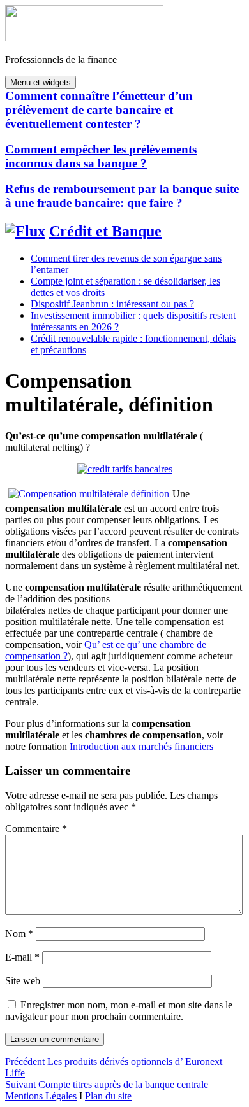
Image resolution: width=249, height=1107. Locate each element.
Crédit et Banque (105, 231)
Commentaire (36, 828)
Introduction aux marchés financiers (141, 746)
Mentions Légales (41, 1095)
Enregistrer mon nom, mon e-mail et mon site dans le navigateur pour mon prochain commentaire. (118, 1010)
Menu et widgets (40, 82)
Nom (19, 933)
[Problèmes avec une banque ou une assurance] (124, 468)
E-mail (22, 957)
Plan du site (108, 1095)
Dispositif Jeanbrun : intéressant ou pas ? (112, 304)
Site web (22, 980)
